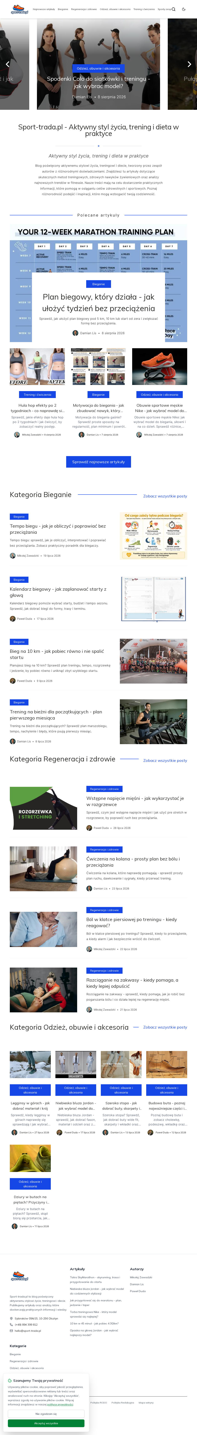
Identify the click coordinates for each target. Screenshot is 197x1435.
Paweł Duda (138, 1291)
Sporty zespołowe (168, 9)
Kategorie (18, 1346)
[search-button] (173, 9)
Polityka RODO (98, 1402)
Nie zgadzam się (46, 1414)
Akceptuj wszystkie (46, 1423)
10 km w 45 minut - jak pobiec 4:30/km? (94, 1323)
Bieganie (63, 9)
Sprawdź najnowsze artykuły (98, 461)
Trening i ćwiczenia (144, 9)
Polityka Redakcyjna (123, 1402)
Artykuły (77, 1269)
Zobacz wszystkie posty (165, 496)
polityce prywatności (60, 1404)
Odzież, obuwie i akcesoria (115, 9)
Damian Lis (137, 1284)
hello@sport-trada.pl (28, 1331)
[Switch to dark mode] (183, 9)
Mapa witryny (146, 1402)
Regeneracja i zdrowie (84, 9)
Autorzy (137, 1269)
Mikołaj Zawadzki (141, 1277)
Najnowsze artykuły (44, 9)
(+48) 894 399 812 (26, 1324)
